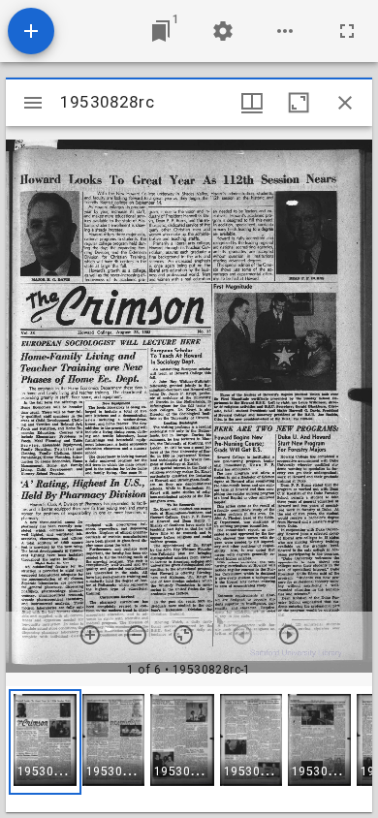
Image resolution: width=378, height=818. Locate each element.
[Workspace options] (285, 31)
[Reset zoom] (183, 635)
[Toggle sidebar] (33, 102)
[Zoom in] (90, 635)
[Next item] (289, 635)
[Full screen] (347, 31)
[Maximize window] (298, 102)
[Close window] (345, 102)
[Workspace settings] (223, 31)
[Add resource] (31, 31)
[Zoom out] (136, 635)
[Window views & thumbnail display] (252, 102)
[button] (45, 742)
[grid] (189, 749)
